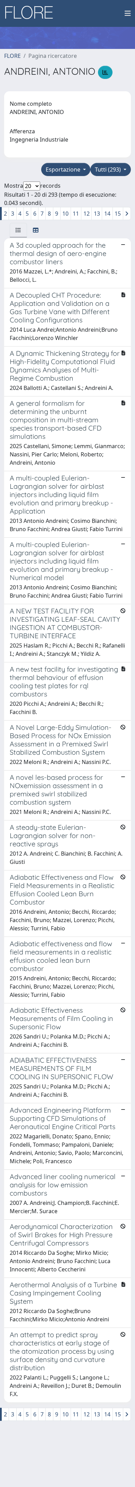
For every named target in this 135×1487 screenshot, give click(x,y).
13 (97, 213)
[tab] (18, 230)
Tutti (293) (108, 169)
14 (107, 213)
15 (118, 213)
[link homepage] (31, 13)
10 (65, 213)
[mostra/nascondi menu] (128, 13)
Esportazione (64, 169)
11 (76, 213)
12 (86, 213)
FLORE (12, 56)
